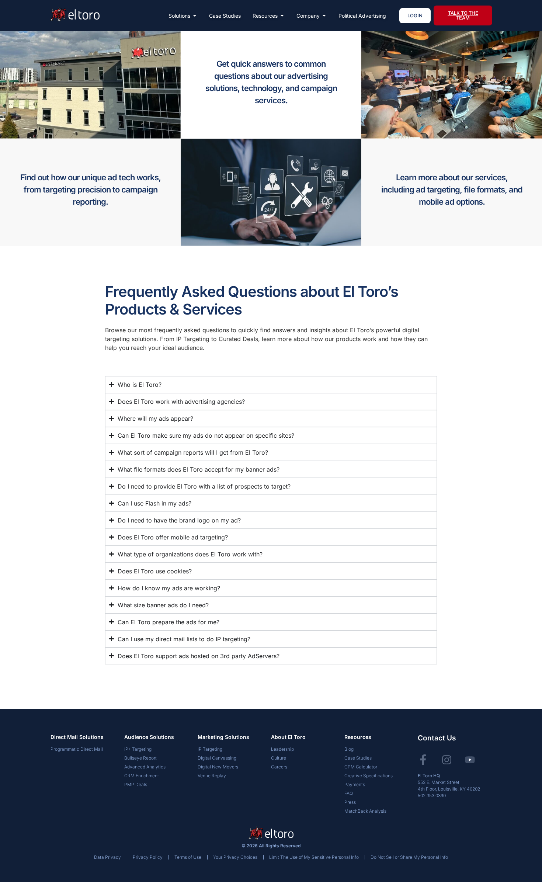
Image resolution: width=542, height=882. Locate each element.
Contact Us (437, 738)
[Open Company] (324, 16)
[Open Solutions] (194, 16)
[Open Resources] (282, 16)
